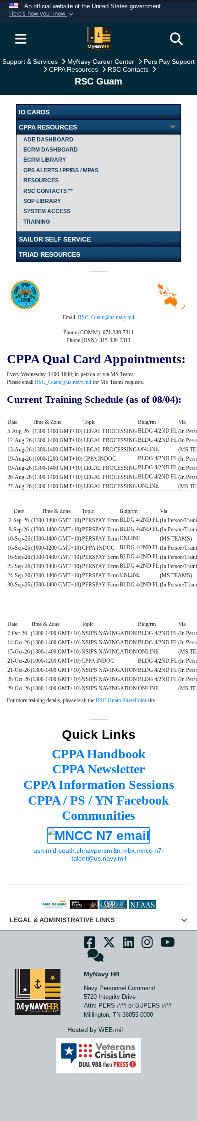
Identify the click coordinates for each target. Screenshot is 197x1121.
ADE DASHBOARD (48, 139)
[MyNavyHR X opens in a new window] (109, 944)
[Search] (176, 39)
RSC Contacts (129, 69)
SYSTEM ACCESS (47, 211)
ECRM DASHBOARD (50, 149)
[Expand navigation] (20, 39)
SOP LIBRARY (42, 201)
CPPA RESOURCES (48, 127)
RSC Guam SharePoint (121, 700)
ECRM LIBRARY (44, 160)
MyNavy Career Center (101, 61)
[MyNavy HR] (37, 991)
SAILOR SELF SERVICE (55, 239)
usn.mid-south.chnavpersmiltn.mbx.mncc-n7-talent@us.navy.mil (98, 854)
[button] (42, 14)
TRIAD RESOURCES (49, 254)
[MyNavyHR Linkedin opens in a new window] (128, 944)
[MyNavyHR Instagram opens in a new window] (147, 944)
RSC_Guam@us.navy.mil (106, 317)
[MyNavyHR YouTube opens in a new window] (167, 944)
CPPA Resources (74, 69)
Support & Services (31, 61)
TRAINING (36, 222)
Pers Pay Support (169, 61)
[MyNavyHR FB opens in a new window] (89, 944)
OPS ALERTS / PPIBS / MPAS (60, 170)
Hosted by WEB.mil (95, 1029)
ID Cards (34, 112)
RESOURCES (41, 180)
